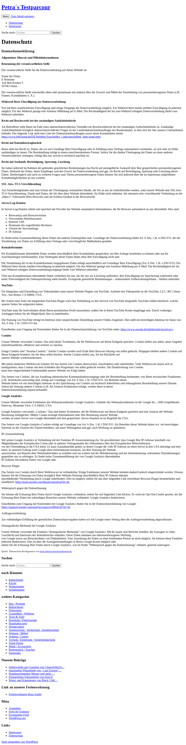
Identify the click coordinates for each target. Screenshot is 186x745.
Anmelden (15, 708)
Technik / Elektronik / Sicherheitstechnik (32, 639)
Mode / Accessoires (20, 646)
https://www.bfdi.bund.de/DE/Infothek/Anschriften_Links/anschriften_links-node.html (50, 136)
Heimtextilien (16, 626)
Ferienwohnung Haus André (25, 694)
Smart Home (16, 643)
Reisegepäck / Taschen (22, 649)
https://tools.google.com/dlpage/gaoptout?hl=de (42, 481)
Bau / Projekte (17, 603)
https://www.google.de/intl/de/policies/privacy (147, 329)
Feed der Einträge (19, 711)
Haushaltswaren (18, 623)
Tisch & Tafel (16, 616)
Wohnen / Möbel (18, 633)
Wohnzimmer (16, 586)
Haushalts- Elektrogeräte (23, 620)
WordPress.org (17, 718)
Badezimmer (16, 579)
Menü (6, 16)
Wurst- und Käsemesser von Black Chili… (33, 680)
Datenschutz (16, 22)
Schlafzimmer (17, 589)
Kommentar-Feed (19, 714)
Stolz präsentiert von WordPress (19, 741)
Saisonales (15, 652)
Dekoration (15, 610)
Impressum (15, 26)
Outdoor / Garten (18, 636)
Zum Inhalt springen (22, 16)
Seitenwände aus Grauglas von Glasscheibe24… (36, 667)
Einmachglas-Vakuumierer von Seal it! (31, 677)
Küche (12, 583)
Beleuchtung (16, 607)
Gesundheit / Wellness (21, 613)
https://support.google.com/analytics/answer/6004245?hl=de (35, 507)
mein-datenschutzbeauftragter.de (56, 551)
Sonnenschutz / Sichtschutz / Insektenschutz (34, 630)
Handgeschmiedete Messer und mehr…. (32, 673)
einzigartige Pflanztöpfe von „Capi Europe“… (35, 670)
